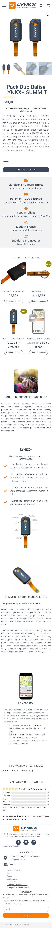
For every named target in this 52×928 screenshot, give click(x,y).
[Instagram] (33, 842)
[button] (4, 5)
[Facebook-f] (18, 842)
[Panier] (48, 5)
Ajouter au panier (26, 169)
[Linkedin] (26, 842)
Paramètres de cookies (11, 846)
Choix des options (13, 301)
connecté (23, 807)
